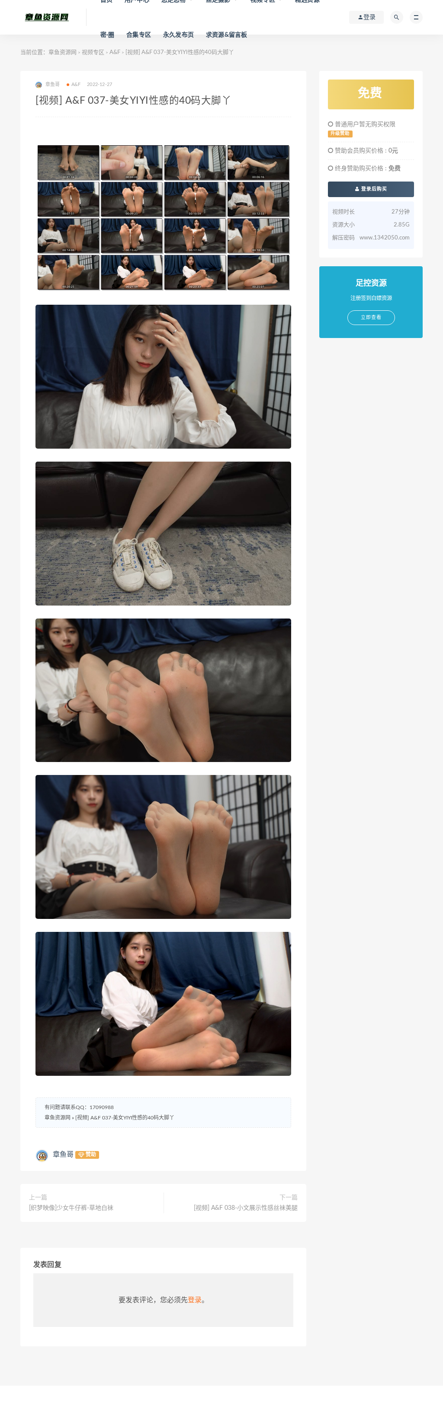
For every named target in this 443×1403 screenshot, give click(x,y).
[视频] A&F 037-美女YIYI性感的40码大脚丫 (124, 1117)
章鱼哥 (63, 1154)
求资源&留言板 (226, 35)
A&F (114, 52)
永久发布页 (178, 35)
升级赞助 (340, 133)
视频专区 (93, 52)
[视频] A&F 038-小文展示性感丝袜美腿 (246, 1208)
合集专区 (138, 35)
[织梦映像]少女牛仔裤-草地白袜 (71, 1208)
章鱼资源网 (62, 52)
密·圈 (107, 35)
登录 (195, 1300)
